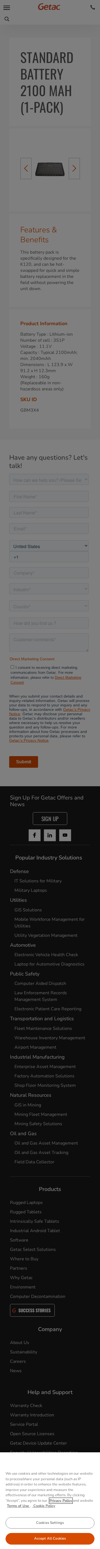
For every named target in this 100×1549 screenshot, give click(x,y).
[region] (50, 1500)
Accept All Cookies (50, 1538)
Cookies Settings (50, 1522)
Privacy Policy (60, 1500)
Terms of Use (18, 1505)
